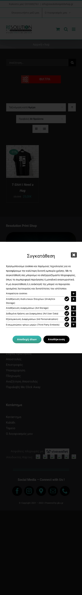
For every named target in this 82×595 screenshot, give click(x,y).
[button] (41, 293)
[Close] (74, 255)
